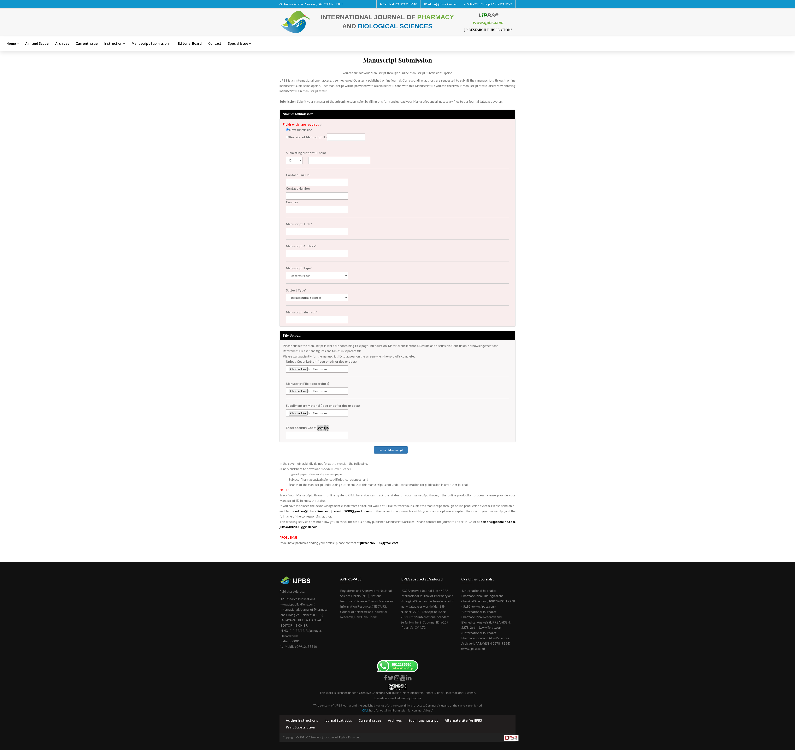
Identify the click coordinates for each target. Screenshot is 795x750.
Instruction (113, 43)
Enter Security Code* (301, 428)
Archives (62, 43)
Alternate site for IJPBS (463, 720)
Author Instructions (302, 720)
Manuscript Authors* (301, 246)
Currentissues (370, 720)
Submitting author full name (306, 153)
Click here (355, 495)
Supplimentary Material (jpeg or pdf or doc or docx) (323, 405)
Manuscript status (315, 91)
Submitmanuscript (423, 720)
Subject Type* (296, 290)
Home (11, 43)
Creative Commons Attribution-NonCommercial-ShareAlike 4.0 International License (417, 693)
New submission (300, 130)
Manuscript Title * (299, 224)
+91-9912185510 (406, 4)
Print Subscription (300, 727)
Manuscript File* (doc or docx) (307, 383)
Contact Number (298, 188)
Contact (214, 43)
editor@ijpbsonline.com (442, 4)
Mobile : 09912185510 (301, 646)
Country (292, 202)
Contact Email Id (298, 175)
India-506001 (290, 641)
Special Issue (238, 43)
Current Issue (87, 43)
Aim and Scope (37, 43)
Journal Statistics (338, 720)
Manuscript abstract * (302, 312)
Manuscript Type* (299, 268)
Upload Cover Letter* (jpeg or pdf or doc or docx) (321, 361)
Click (365, 710)
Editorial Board (190, 43)
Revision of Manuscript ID (307, 137)
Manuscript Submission (150, 43)
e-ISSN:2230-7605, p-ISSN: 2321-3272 (488, 4)
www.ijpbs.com (411, 698)
